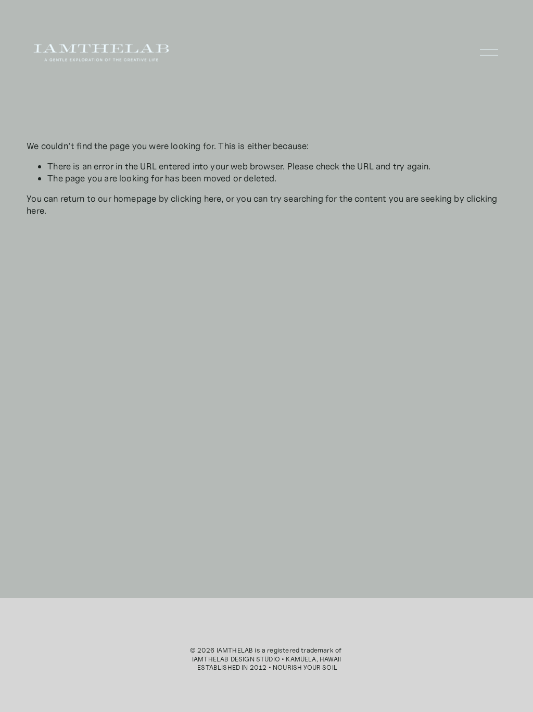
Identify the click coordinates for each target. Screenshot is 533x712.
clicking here (196, 198)
